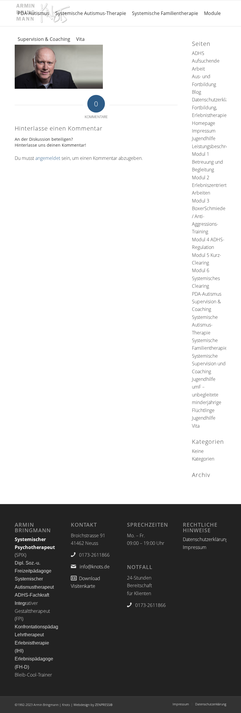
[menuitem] (33, 13)
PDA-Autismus (206, 294)
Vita (196, 426)
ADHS (198, 53)
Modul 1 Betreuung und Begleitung (207, 162)
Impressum (203, 131)
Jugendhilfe (203, 138)
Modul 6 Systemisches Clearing (206, 278)
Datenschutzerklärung (214, 99)
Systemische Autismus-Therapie (205, 325)
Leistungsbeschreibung (216, 146)
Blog (196, 92)
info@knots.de (95, 566)
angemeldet (47, 158)
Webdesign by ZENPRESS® (93, 704)
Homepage (203, 123)
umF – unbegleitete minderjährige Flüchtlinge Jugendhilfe (206, 402)
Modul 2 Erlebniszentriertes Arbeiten (211, 185)
